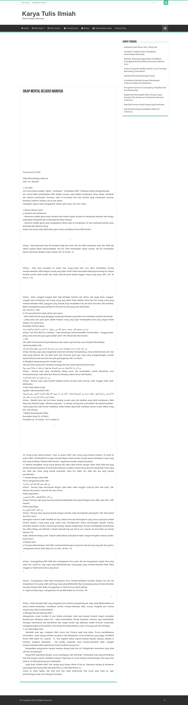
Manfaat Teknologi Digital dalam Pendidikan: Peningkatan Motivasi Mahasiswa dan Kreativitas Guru (144, 61)
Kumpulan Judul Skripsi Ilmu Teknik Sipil (140, 47)
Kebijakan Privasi (39, 3)
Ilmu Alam (38, 28)
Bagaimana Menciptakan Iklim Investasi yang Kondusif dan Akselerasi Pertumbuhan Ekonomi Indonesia (144, 97)
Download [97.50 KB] (31, 172)
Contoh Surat (72, 28)
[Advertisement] (68, 63)
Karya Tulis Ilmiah (49, 13)
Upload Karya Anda (103, 28)
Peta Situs (25, 3)
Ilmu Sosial (54, 28)
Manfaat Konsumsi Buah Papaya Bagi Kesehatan (144, 104)
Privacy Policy (120, 28)
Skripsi (86, 28)
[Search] (166, 2)
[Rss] (164, 700)
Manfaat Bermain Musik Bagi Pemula (139, 76)
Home (26, 28)
